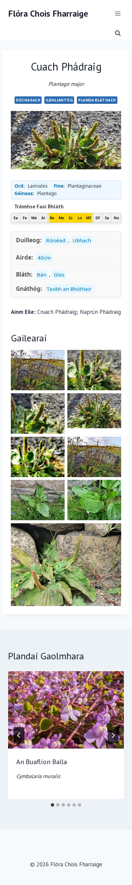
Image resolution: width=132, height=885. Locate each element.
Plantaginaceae (85, 186)
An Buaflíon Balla (41, 768)
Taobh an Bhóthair (69, 288)
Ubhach (82, 240)
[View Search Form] (118, 33)
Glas (59, 274)
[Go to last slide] (19, 735)
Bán (41, 274)
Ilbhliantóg (59, 99)
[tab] (52, 805)
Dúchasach (28, 99)
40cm (44, 257)
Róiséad (55, 240)
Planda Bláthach (97, 99)
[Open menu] (117, 13)
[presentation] (66, 710)
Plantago (47, 193)
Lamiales (38, 186)
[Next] (113, 735)
